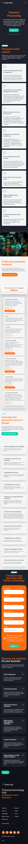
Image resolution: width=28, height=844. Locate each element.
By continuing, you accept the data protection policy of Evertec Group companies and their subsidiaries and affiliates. (15, 638)
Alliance (17, 808)
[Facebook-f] (18, 832)
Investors (4, 810)
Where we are (5, 816)
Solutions (4, 808)
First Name (7, 588)
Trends (16, 816)
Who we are (5, 819)
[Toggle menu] (25, 2)
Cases (16, 813)
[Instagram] (7, 832)
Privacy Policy (5, 823)
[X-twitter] (3, 832)
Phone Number (8, 611)
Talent (16, 810)
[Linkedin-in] (14, 832)
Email (5, 604)
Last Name (7, 596)
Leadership (5, 813)
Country (6, 626)
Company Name (8, 619)
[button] (5, 45)
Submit (13, 646)
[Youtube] (10, 832)
